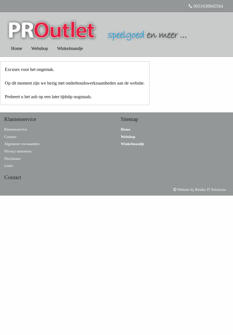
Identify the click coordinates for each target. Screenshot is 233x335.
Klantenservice (15, 129)
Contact (10, 137)
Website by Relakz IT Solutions (201, 189)
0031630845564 (207, 6)
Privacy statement (18, 151)
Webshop (39, 48)
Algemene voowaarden (21, 144)
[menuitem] (17, 48)
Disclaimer (12, 158)
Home (16, 48)
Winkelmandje (70, 48)
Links (8, 166)
